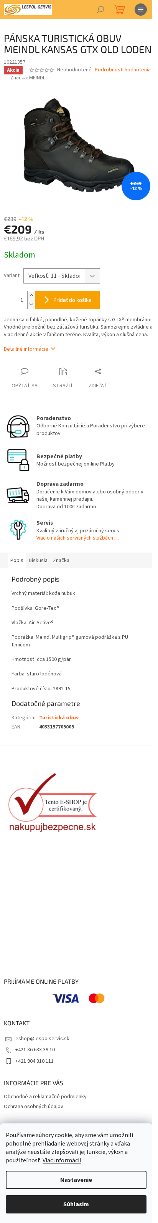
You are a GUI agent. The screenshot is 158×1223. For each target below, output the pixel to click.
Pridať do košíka (72, 299)
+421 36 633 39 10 (35, 1050)
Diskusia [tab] (38, 560)
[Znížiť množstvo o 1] (31, 304)
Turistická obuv (59, 718)
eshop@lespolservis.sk (42, 1039)
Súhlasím (76, 1204)
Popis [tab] (16, 560)
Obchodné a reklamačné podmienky (45, 1097)
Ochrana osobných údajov (33, 1106)
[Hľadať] (100, 9)
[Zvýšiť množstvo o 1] (31, 295)
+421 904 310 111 (34, 1061)
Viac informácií (62, 1160)
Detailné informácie (26, 349)
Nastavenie (76, 1180)
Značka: (27, 78)
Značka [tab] (61, 560)
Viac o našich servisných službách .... (77, 538)
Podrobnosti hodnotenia (123, 70)
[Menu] (140, 9)
